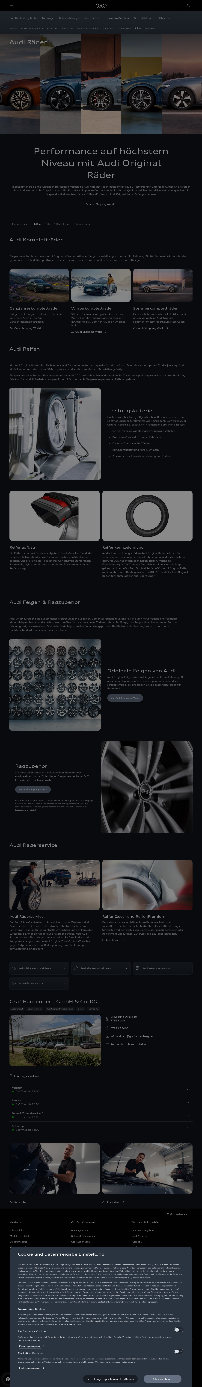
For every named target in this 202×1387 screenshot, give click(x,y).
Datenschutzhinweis (131, 1302)
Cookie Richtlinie (105, 1302)
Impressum (152, 1302)
